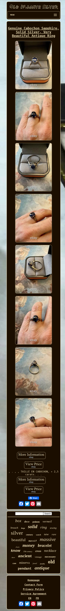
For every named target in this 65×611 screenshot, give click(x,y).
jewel (35, 563)
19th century (27, 551)
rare (54, 534)
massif (33, 540)
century (29, 535)
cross (38, 551)
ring (43, 527)
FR (37, 598)
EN (29, 598)
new (46, 534)
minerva (24, 562)
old (51, 561)
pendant (25, 569)
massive (48, 539)
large (23, 528)
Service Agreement (33, 593)
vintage (38, 557)
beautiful (18, 540)
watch (38, 535)
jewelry (42, 564)
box (18, 521)
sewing (53, 528)
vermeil (47, 521)
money (29, 545)
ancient (25, 555)
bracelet (45, 545)
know (15, 550)
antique (42, 567)
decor (13, 557)
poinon (36, 521)
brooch (14, 527)
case (14, 563)
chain (18, 547)
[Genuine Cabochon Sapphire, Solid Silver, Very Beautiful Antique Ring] (33, 65)
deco (26, 521)
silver (17, 533)
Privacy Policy (33, 589)
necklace (50, 551)
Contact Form (33, 584)
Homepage (34, 580)
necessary (50, 556)
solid (32, 526)
